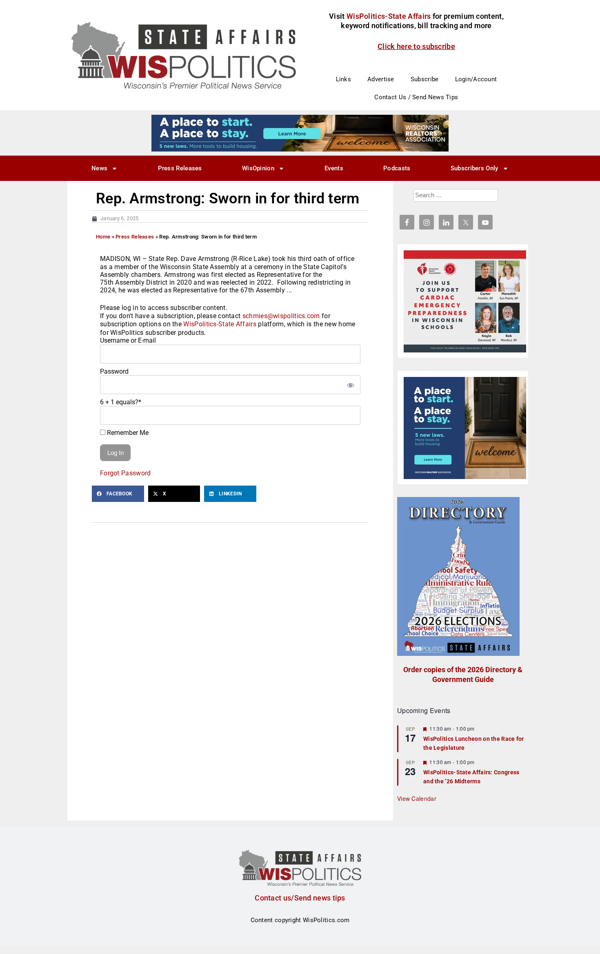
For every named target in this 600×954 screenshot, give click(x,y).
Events (333, 168)
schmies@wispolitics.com (281, 316)
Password (114, 371)
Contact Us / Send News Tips (416, 97)
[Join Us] (465, 301)
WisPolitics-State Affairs (219, 324)
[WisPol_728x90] (300, 132)
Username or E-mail (128, 340)
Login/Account (476, 79)
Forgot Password (125, 473)
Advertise (380, 79)
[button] (118, 494)
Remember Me (127, 433)
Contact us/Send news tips (300, 898)
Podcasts (396, 168)
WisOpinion (258, 168)
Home (103, 237)
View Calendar (416, 798)
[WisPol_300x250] (465, 428)
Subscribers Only (474, 168)
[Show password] (350, 384)
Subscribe (425, 79)
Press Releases (180, 168)
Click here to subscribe (416, 46)
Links (343, 79)
